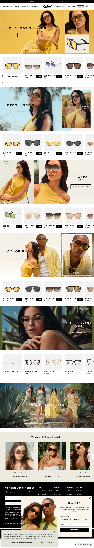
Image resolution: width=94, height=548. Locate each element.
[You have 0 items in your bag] (92, 7)
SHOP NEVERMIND (20, 476)
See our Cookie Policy (34, 538)
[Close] (55, 532)
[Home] (47, 6)
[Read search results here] (83, 6)
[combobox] (79, 6)
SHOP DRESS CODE (52, 476)
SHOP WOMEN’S (28, 35)
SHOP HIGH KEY (84, 476)
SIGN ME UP (74, 530)
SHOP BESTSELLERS (81, 186)
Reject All (42, 542)
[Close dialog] (89, 498)
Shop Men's (19, 258)
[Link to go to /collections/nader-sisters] (47, 405)
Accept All (51, 542)
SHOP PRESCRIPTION (78, 333)
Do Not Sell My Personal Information (13, 523)
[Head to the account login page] (87, 7)
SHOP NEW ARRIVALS (20, 112)
